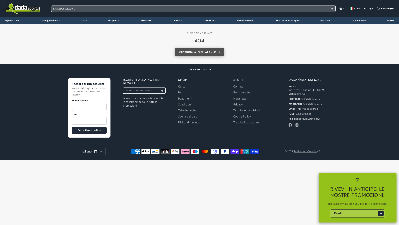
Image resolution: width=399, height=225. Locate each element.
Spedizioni (185, 104)
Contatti (238, 86)
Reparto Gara (12, 20)
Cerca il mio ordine (89, 130)
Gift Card (325, 20)
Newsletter (240, 98)
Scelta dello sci (188, 116)
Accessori (146, 20)
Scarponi (112, 20)
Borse (177, 20)
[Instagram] (297, 125)
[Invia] (381, 213)
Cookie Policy (242, 116)
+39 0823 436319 (312, 103)
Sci (83, 20)
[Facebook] (290, 125)
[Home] (23, 8)
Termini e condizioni (246, 110)
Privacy (238, 104)
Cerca (181, 86)
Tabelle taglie (187, 110)
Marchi (390, 20)
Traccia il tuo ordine (246, 122)
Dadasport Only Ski (305, 151)
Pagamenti (185, 98)
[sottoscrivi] (162, 91)
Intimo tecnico (245, 20)
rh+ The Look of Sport (288, 20)
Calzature (209, 20)
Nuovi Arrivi (359, 20)
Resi (181, 92)
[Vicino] (393, 176)
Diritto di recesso (189, 122)
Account (368, 8)
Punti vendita (242, 92)
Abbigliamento (50, 20)
